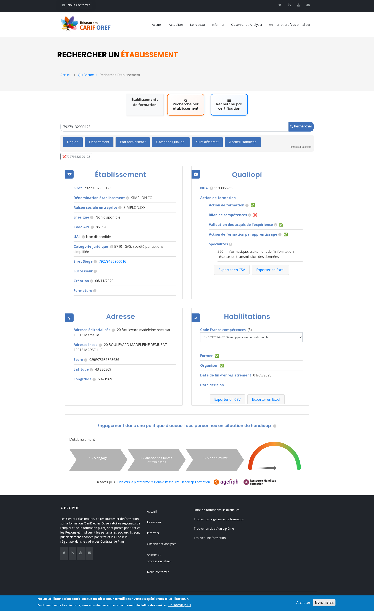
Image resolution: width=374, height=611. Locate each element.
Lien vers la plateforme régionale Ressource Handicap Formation (163, 482)
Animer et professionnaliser (290, 25)
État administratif (132, 142)
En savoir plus (179, 605)
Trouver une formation (210, 538)
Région (72, 142)
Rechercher (302, 126)
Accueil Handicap (242, 142)
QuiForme (86, 74)
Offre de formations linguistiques (217, 510)
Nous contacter (158, 572)
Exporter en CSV (227, 399)
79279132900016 (112, 261)
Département (99, 142)
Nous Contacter (76, 5)
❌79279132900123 (76, 156)
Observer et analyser (161, 544)
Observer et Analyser (247, 25)
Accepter (303, 602)
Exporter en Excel (266, 399)
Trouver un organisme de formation (219, 519)
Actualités (176, 25)
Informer (218, 25)
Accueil (157, 25)
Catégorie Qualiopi (170, 142)
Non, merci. (324, 602)
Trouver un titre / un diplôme (214, 528)
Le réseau (197, 25)
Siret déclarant (207, 142)
